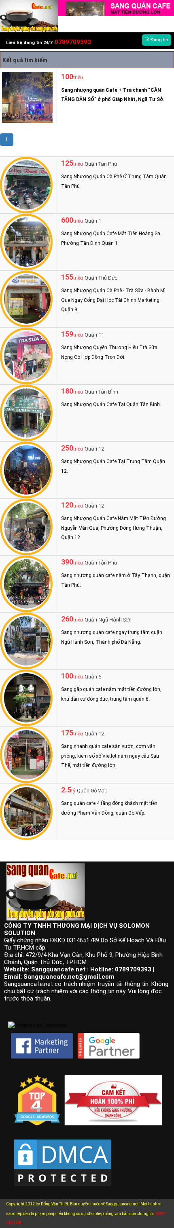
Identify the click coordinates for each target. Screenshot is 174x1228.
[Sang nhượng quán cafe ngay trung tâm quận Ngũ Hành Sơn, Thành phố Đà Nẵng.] (26, 640)
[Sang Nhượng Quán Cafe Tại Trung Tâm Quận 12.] (26, 469)
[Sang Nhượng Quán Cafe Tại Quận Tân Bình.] (26, 412)
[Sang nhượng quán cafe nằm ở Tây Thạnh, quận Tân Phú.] (26, 583)
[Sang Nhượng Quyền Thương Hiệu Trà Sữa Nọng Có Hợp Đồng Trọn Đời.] (26, 355)
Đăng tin (158, 39)
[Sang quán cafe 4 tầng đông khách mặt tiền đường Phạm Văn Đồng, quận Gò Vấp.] (26, 811)
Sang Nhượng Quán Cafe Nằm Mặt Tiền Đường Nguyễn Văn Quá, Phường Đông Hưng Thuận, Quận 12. (113, 528)
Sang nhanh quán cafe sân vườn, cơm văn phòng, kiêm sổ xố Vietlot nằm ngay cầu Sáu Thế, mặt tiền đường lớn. (110, 756)
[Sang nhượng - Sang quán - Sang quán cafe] (29, 16)
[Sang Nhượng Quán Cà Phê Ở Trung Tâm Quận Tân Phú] (26, 184)
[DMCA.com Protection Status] (62, 1156)
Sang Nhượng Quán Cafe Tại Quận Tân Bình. (111, 404)
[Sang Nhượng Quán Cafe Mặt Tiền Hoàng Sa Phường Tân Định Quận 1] (26, 241)
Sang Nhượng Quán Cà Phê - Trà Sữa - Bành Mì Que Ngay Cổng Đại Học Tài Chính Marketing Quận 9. (113, 300)
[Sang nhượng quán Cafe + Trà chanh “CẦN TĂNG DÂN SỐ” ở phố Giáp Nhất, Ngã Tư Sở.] (26, 97)
